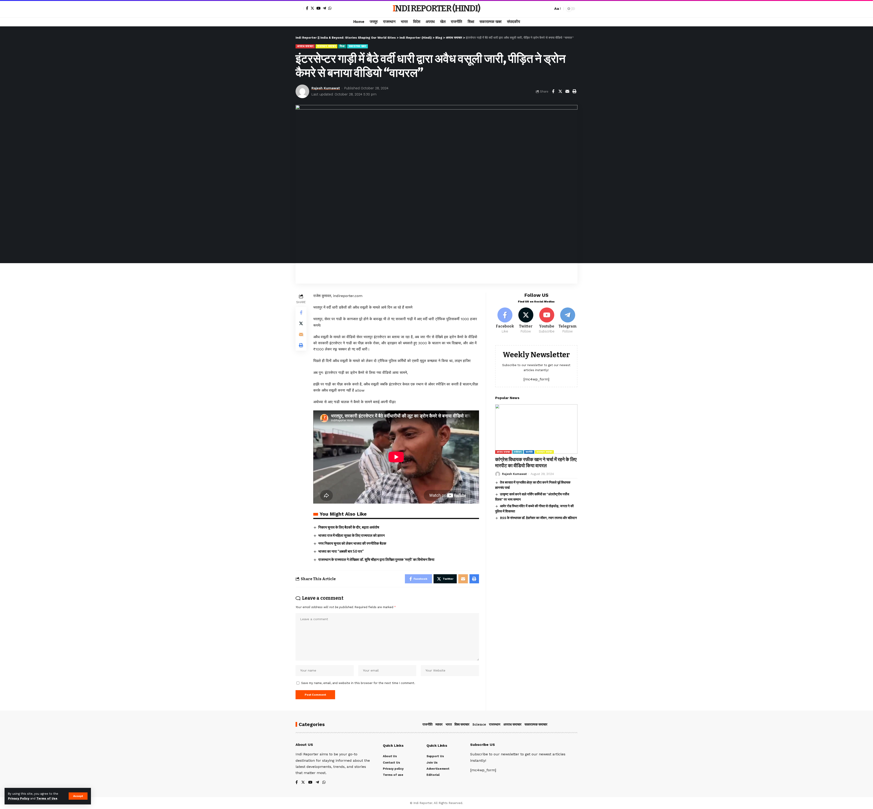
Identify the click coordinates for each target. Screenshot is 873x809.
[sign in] (300, 9)
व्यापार (439, 724)
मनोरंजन (518, 452)
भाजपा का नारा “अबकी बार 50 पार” (341, 551)
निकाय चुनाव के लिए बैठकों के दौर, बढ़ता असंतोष (348, 527)
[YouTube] (318, 8)
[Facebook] (307, 8)
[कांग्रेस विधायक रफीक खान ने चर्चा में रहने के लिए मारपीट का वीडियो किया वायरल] (536, 429)
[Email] (567, 91)
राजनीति (529, 452)
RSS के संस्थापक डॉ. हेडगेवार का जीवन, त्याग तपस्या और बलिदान (538, 518)
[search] (548, 8)
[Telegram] (324, 8)
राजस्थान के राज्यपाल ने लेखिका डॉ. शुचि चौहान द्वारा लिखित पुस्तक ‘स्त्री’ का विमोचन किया (376, 559)
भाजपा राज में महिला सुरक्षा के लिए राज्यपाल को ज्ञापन (351, 535)
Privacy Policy (18, 798)
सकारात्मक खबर (357, 46)
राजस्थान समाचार (326, 46)
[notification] (541, 8)
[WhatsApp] (330, 8)
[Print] (574, 91)
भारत (449, 724)
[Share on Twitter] (560, 91)
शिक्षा (342, 46)
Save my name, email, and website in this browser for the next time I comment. (358, 683)
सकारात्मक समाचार (535, 724)
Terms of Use (46, 798)
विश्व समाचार (461, 724)
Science (479, 724)
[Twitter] (312, 8)
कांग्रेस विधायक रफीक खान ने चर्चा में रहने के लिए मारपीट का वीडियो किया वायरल (536, 463)
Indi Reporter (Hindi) (436, 8)
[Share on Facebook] (553, 91)
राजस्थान (494, 724)
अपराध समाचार (305, 46)
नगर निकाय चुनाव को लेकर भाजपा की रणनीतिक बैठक (352, 543)
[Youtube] (547, 320)
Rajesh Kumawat (325, 88)
